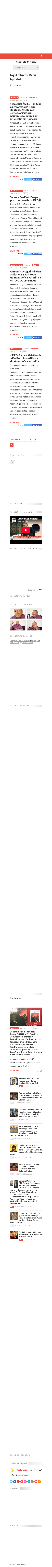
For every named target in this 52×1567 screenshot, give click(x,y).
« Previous (16, 439)
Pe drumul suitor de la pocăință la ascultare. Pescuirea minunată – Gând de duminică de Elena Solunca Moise (24, 1130)
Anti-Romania (17, 191)
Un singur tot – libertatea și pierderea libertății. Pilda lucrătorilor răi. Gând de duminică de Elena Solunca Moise (26, 1217)
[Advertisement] (26, 26)
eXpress (31, 97)
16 (26, 268)
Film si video (16, 349)
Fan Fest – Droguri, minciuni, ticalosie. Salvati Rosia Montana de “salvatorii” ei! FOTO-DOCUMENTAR (26, 276)
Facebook (38, 179)
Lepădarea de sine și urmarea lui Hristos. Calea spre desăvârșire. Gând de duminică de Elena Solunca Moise (26, 1149)
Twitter (29, 179)
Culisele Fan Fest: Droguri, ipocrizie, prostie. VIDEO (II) (26, 199)
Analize (15, 97)
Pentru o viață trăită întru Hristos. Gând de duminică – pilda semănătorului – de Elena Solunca (30, 1096)
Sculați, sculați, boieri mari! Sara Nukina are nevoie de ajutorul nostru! (30, 1234)
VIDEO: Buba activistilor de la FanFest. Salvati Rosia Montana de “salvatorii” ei (26, 358)
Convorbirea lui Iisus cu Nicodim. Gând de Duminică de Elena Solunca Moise (29, 1167)
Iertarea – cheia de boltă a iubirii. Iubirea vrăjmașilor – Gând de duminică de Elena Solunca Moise (30, 1113)
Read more (14, 177)
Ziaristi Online (26, 62)
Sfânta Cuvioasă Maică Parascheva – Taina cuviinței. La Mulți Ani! (29, 1080)
